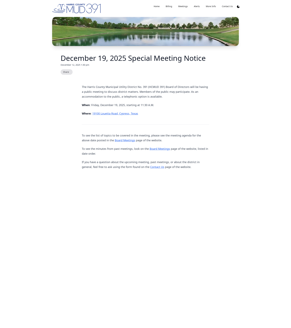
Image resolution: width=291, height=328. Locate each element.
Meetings (183, 6)
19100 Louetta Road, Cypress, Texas (115, 113)
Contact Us (157, 167)
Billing (169, 6)
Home (157, 6)
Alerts (197, 6)
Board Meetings (125, 140)
